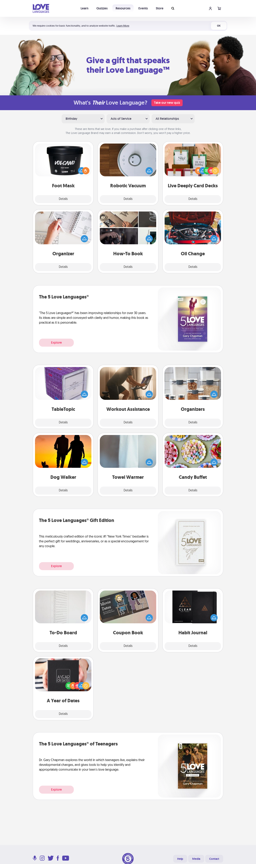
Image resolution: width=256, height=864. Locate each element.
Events (143, 8)
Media (196, 859)
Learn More (122, 25)
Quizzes (102, 8)
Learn (84, 8)
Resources (123, 8)
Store (159, 8)
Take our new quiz (167, 103)
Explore (56, 342)
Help (180, 859)
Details (63, 199)
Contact (214, 859)
